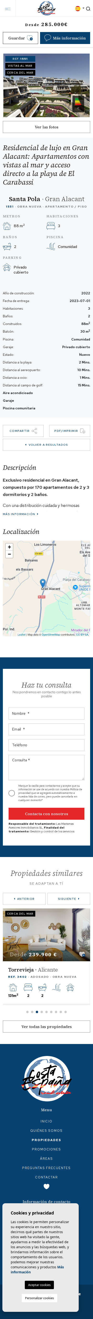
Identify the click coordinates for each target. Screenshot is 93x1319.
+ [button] (9, 547)
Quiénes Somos (46, 1131)
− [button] (9, 554)
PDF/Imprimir (66, 431)
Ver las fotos (46, 127)
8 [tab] (61, 1012)
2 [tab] (32, 1012)
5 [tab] (46, 1012)
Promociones (46, 1149)
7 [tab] (56, 1012)
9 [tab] (65, 1012)
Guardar (16, 38)
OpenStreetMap (51, 634)
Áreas (46, 1159)
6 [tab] (51, 1012)
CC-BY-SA (82, 634)
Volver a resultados (48, 445)
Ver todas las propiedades (46, 1026)
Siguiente (67, 899)
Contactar (46, 1177)
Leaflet (22, 634)
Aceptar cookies (39, 1285)
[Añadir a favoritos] (82, 954)
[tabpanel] (46, 956)
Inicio (47, 1121)
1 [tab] (27, 1012)
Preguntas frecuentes (46, 1168)
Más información (19, 514)
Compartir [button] (20, 431)
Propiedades (46, 1140)
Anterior (26, 899)
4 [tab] (42, 1012)
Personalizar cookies (39, 1298)
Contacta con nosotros (46, 813)
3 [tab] (37, 1012)
